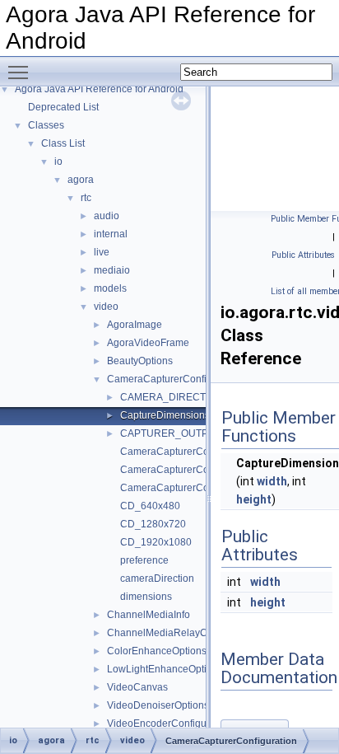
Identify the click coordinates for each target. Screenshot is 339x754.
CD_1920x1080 (156, 542)
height (254, 499)
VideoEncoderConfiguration (169, 723)
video (106, 306)
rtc (86, 198)
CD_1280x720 (153, 524)
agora (80, 179)
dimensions (146, 596)
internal (111, 234)
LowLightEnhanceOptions (165, 669)
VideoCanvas (137, 687)
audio (106, 216)
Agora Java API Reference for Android (99, 89)
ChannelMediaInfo (148, 615)
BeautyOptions (140, 361)
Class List (63, 143)
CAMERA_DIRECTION (171, 397)
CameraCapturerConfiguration (175, 379)
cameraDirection (157, 578)
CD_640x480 (150, 506)
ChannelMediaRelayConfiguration (184, 633)
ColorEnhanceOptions (157, 651)
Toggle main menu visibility (21, 72)
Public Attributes (303, 255)
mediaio (112, 270)
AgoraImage (134, 324)
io (58, 161)
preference (144, 560)
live (101, 252)
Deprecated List (63, 107)
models (110, 288)
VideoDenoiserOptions (158, 705)
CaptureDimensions (165, 415)
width (272, 481)
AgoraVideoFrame (148, 343)
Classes (46, 125)
